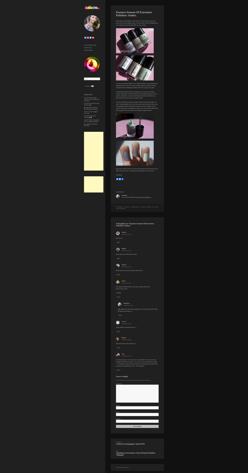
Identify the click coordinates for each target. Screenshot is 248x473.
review (156, 207)
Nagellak (133, 207)
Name (118, 405)
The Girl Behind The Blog (90, 45)
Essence (144, 207)
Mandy (124, 248)
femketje (127, 207)
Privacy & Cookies (88, 50)
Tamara (124, 265)
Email (118, 412)
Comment (119, 384)
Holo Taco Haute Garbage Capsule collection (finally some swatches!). (92, 99)
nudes (152, 207)
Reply (118, 242)
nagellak (149, 207)
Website (118, 419)
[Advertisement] (93, 151)
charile (124, 232)
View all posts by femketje (143, 197)
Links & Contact (88, 47)
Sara (123, 354)
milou (123, 281)
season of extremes (121, 208)
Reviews (138, 207)
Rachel (124, 338)
